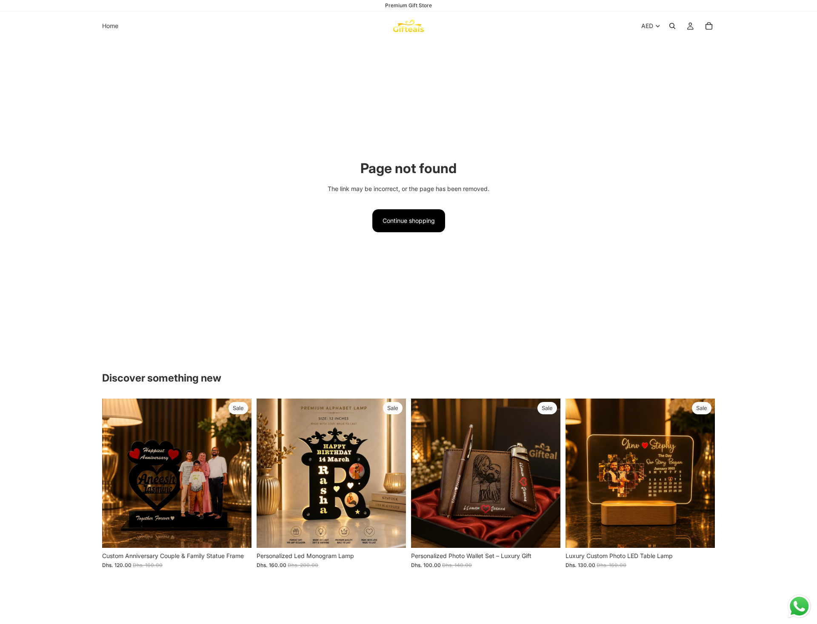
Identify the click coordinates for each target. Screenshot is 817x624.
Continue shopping (409, 220)
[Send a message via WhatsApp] (799, 606)
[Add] (392, 534)
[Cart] (709, 26)
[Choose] (238, 534)
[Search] (672, 26)
